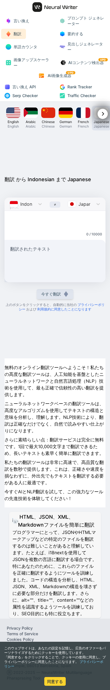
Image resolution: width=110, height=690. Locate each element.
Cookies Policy (20, 639)
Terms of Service (22, 633)
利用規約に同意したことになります (64, 309)
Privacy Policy (20, 628)
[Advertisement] (55, 152)
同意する (55, 681)
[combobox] (10, 204)
